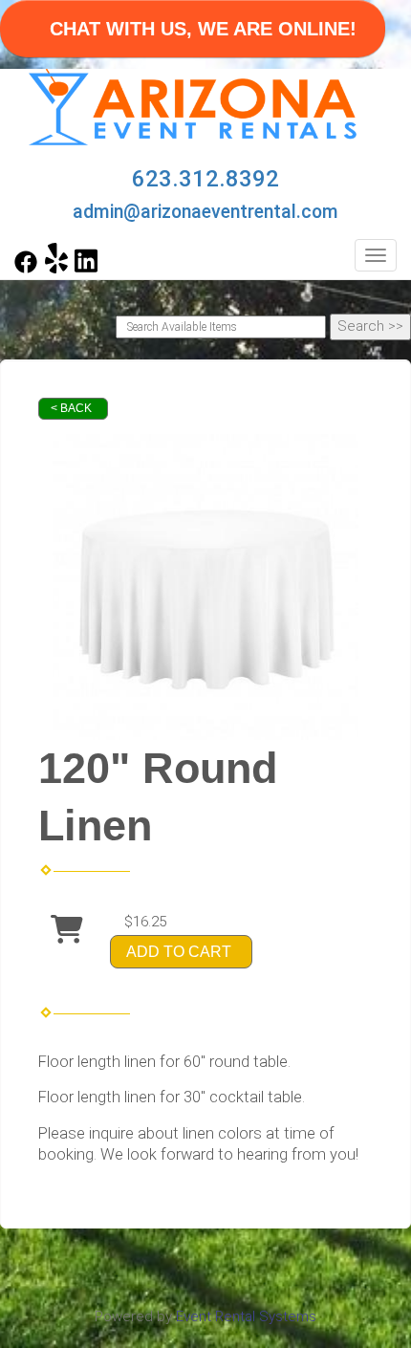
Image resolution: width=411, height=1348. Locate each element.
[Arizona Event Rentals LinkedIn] (86, 268)
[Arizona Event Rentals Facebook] (25, 268)
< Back (71, 408)
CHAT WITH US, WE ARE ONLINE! (203, 28)
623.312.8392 (205, 178)
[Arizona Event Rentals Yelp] (56, 268)
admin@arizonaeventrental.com (205, 212)
